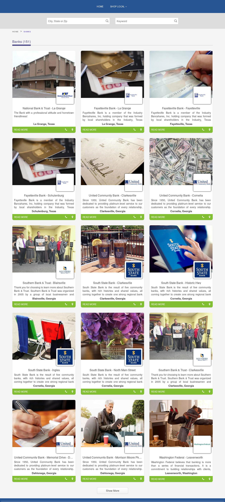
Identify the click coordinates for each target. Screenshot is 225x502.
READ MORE (21, 129)
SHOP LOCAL (117, 6)
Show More (112, 490)
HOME (100, 6)
